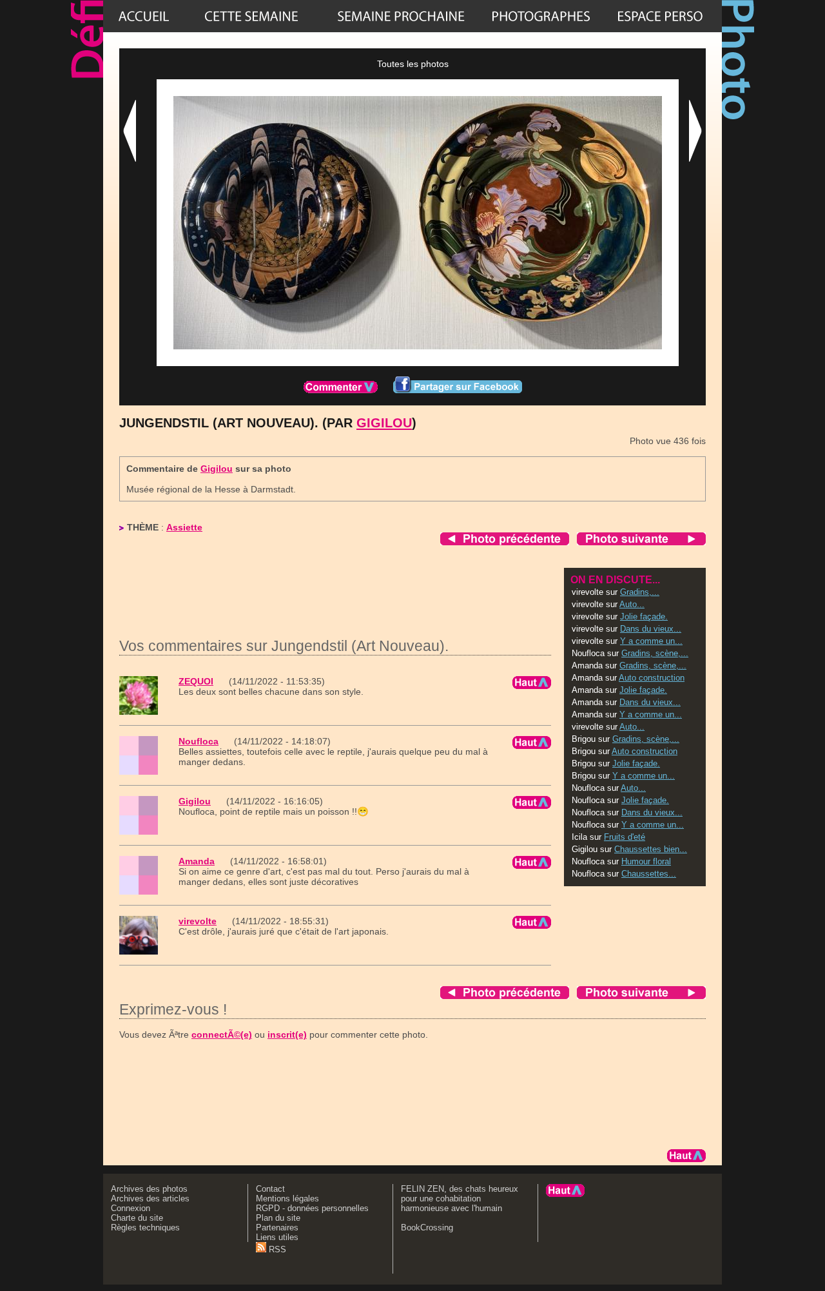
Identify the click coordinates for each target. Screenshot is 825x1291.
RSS (276, 1249)
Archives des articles (150, 1198)
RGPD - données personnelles (312, 1208)
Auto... (632, 604)
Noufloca (198, 741)
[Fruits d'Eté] (400, 16)
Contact (270, 1189)
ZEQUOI (196, 681)
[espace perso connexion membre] (660, 16)
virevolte (198, 921)
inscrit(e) (287, 1034)
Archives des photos (149, 1189)
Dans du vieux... (650, 629)
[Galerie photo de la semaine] (251, 16)
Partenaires (277, 1227)
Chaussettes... (648, 873)
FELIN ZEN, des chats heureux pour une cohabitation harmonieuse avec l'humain (459, 1198)
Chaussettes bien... (650, 849)
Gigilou (384, 423)
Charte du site (137, 1218)
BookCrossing (427, 1227)
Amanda (197, 861)
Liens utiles (277, 1237)
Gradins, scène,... (654, 653)
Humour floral (646, 861)
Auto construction (651, 678)
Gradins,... (639, 592)
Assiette (184, 527)
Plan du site (278, 1218)
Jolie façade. (644, 616)
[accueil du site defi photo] (143, 16)
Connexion (130, 1208)
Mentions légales (287, 1198)
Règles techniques (145, 1227)
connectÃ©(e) (221, 1034)
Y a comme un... (651, 641)
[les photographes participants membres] (540, 16)
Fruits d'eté (624, 837)
